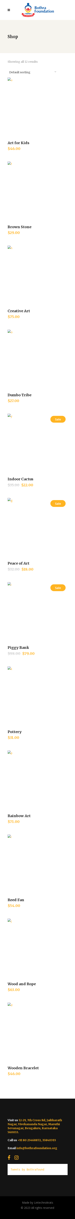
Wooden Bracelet (23, 1068)
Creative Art (19, 311)
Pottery (15, 731)
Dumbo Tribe (19, 395)
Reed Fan (16, 900)
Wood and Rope (22, 984)
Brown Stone (19, 227)
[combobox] (33, 71)
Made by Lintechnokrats (37, 1202)
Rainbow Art (19, 816)
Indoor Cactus (20, 479)
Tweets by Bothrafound (27, 1169)
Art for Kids (18, 143)
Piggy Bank (18, 647)
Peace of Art (18, 563)
